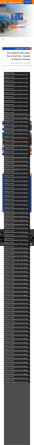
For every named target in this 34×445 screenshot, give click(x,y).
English (11, 27)
